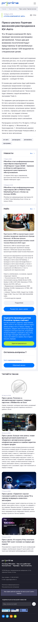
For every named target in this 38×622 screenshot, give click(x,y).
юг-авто (5, 139)
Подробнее (19, 303)
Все (31, 153)
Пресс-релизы (13, 9)
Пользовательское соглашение (10, 587)
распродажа (16, 139)
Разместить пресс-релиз (19, 309)
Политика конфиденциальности (10, 584)
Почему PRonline (8, 563)
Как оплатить (26, 565)
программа (7, 143)
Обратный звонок (19, 365)
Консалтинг (6, 565)
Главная (4, 9)
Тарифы (16, 565)
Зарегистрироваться (19, 343)
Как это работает (24, 563)
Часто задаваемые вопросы (12, 360)
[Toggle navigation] (34, 3)
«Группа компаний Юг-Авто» (14, 16)
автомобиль (28, 139)
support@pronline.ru (11, 579)
